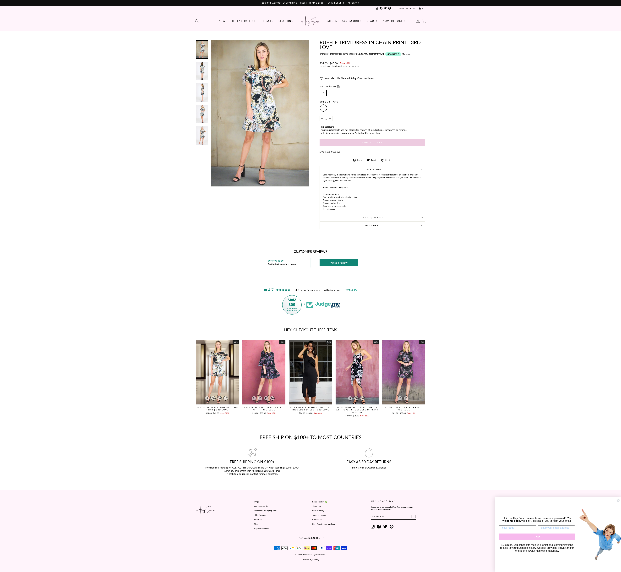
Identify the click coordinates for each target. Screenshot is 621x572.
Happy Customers (261, 528)
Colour (329, 102)
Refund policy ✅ (319, 502)
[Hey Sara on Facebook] (379, 526)
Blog (256, 524)
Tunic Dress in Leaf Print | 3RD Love (403, 408)
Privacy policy (318, 510)
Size (328, 86)
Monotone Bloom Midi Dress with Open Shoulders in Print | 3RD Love (357, 410)
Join (537, 537)
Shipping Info (260, 515)
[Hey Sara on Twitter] (385, 526)
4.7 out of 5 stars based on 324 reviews (317, 289)
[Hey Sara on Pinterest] (391, 526)
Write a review (339, 262)
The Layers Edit (243, 21)
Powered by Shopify (310, 559)
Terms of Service (319, 515)
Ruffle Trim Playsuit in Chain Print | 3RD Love (217, 408)
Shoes (332, 21)
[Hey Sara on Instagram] (373, 526)
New (222, 21)
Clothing (286, 21)
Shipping (335, 66)
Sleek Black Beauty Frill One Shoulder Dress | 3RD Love (310, 408)
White (323, 108)
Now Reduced (394, 21)
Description (372, 169)
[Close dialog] (618, 500)
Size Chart (372, 225)
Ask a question (372, 218)
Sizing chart (317, 506)
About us (258, 519)
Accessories (352, 21)
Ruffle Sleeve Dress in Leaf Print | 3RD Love (263, 408)
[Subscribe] (413, 516)
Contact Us (317, 519)
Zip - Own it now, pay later (323, 524)
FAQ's (256, 502)
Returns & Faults (261, 506)
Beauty (372, 21)
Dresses (267, 21)
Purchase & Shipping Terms (265, 510)
